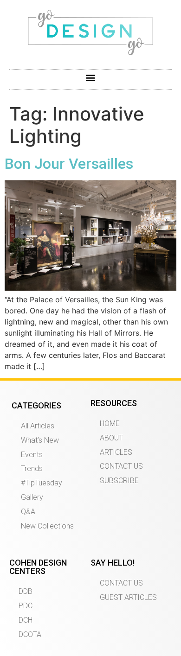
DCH (25, 620)
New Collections (47, 526)
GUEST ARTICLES (128, 597)
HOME (110, 423)
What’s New (40, 440)
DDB (25, 591)
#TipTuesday (41, 482)
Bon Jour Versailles (69, 163)
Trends (32, 468)
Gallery (32, 497)
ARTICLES (116, 452)
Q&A (28, 511)
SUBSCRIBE (119, 480)
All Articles (37, 425)
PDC (25, 605)
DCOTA (30, 634)
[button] (90, 77)
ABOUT (111, 437)
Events (32, 454)
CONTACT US (121, 466)
